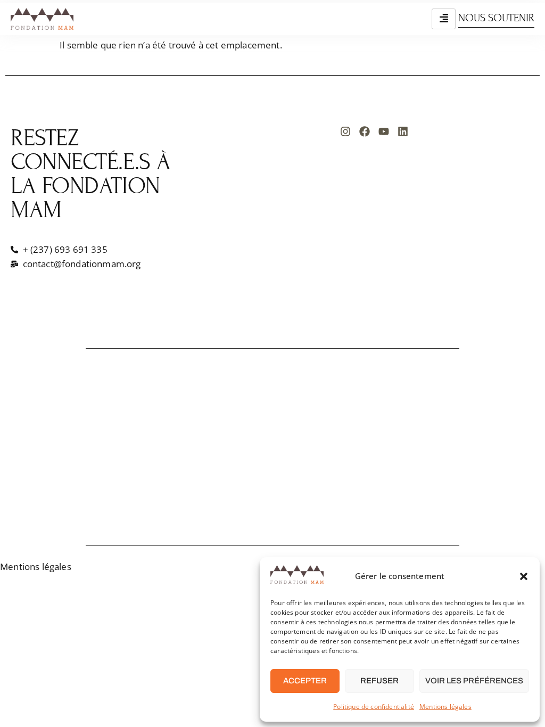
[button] (523, 576)
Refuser (379, 680)
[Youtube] (383, 131)
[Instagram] (345, 131)
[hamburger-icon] (444, 19)
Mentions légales (445, 706)
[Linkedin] (403, 131)
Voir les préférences (474, 680)
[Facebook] (364, 131)
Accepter (305, 680)
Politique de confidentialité (373, 706)
